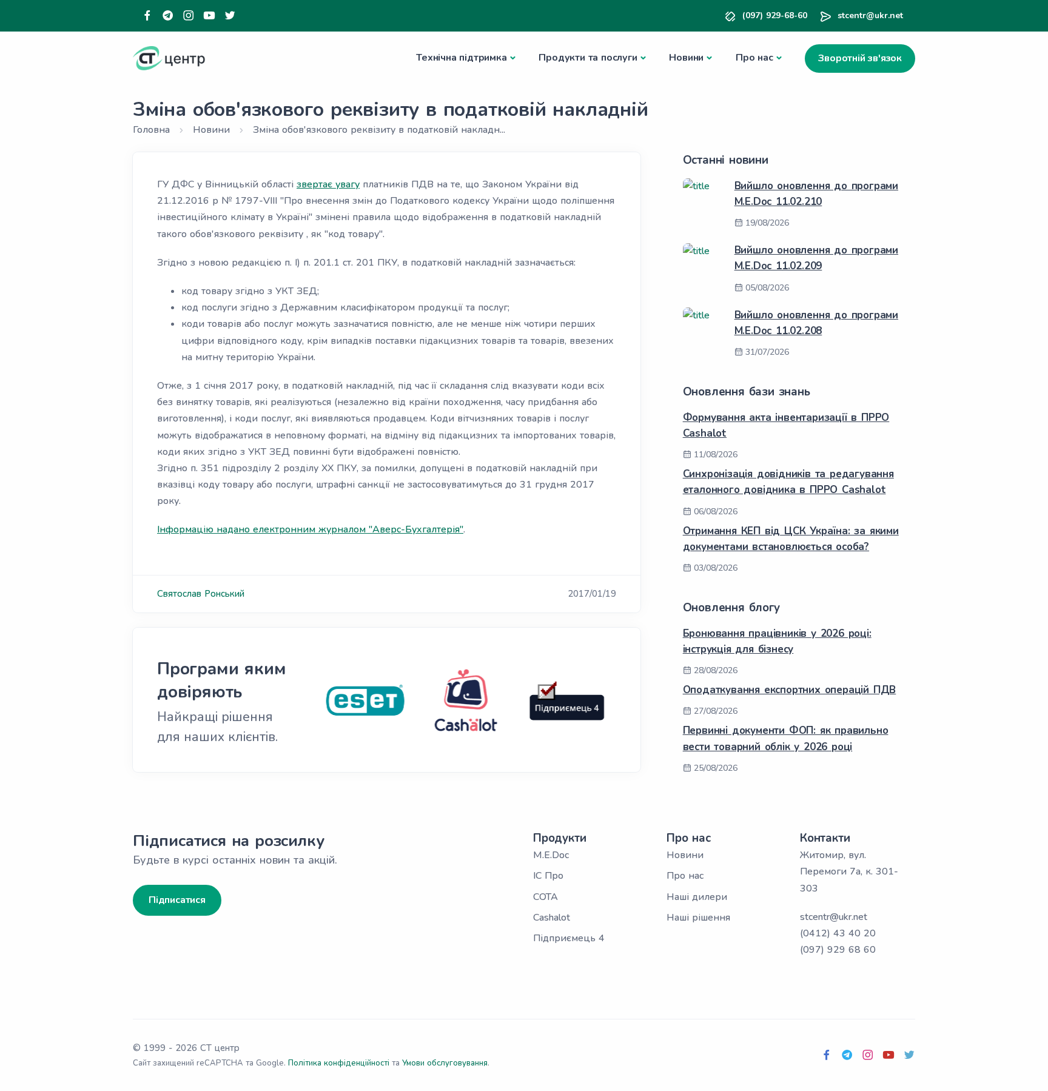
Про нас (754, 57)
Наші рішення (698, 917)
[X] (230, 16)
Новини (686, 57)
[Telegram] (168, 16)
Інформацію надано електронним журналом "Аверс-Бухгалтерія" (310, 529)
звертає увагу (328, 184)
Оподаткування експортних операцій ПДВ (789, 690)
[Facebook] (147, 16)
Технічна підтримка (461, 57)
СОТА (545, 897)
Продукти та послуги (588, 57)
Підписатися (177, 900)
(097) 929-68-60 (774, 15)
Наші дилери (697, 897)
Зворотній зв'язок (860, 58)
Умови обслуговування (445, 1063)
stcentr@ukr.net (870, 15)
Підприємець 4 (569, 938)
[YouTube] (209, 16)
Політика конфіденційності (338, 1063)
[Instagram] (189, 16)
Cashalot (551, 917)
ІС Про (548, 875)
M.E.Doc (551, 855)
